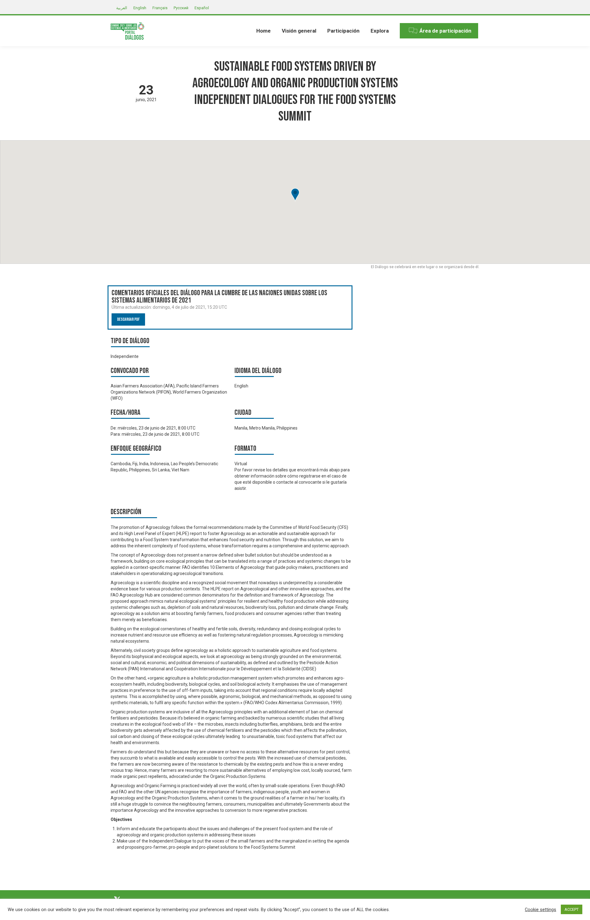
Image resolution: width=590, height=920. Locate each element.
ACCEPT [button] (571, 909)
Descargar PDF (128, 319)
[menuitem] (263, 31)
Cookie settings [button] (540, 909)
